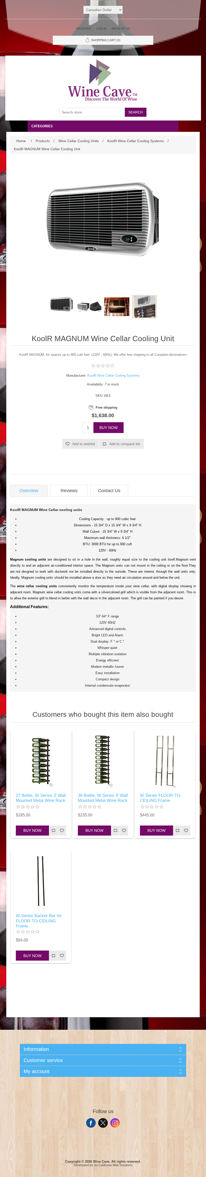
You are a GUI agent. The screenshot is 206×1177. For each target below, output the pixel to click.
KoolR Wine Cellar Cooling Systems (113, 375)
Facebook (91, 1123)
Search (135, 112)
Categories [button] (42, 126)
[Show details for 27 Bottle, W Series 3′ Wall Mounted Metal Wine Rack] (41, 760)
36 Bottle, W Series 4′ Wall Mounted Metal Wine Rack (103, 798)
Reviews (69, 490)
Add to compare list (124, 444)
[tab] (29, 491)
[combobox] (92, 112)
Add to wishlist (83, 444)
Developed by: (84, 1165)
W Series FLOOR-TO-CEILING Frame (161, 798)
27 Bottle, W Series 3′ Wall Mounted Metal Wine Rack (41, 798)
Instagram (115, 1123)
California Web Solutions (115, 1165)
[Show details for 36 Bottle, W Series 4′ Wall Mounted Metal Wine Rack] (103, 760)
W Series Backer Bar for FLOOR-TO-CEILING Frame (39, 920)
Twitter (103, 1123)
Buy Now (108, 427)
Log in (101, 28)
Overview (28, 490)
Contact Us (109, 490)
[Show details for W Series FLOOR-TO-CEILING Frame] (165, 760)
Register (83, 28)
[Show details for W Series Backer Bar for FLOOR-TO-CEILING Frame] (41, 881)
